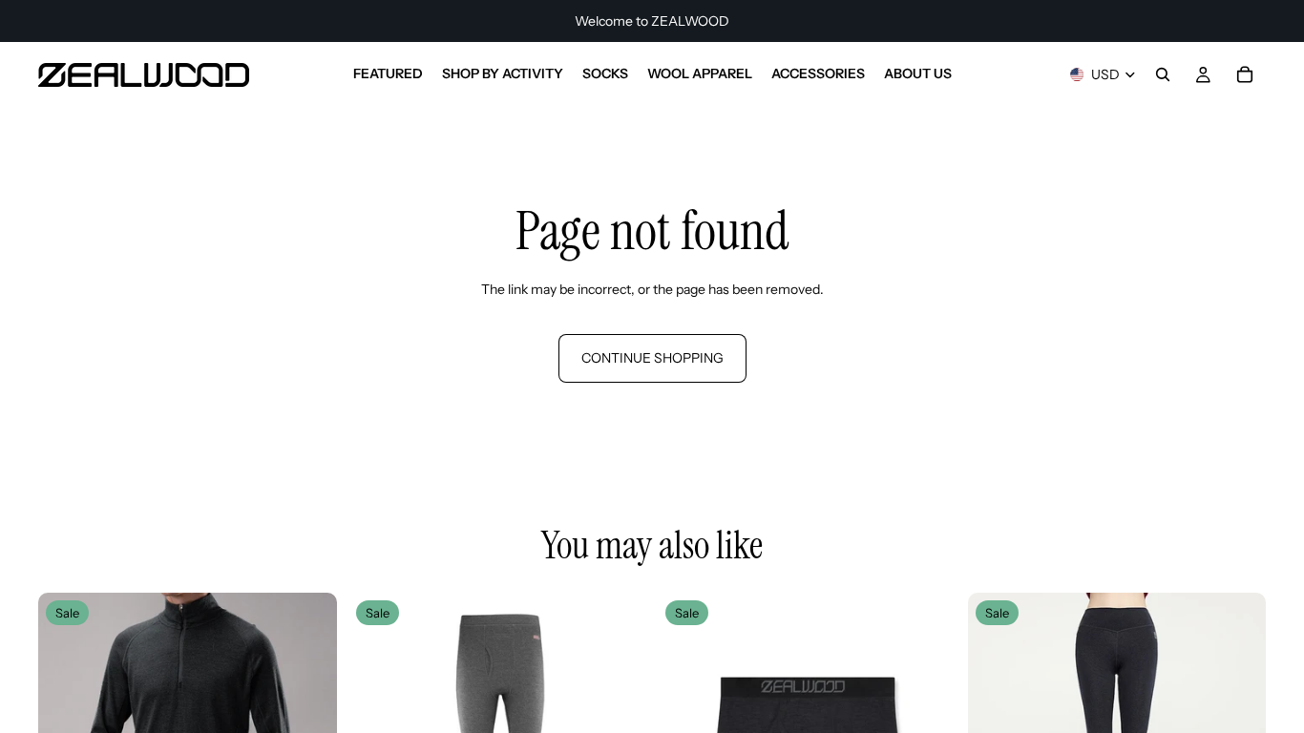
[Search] (1163, 74)
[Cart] (1245, 74)
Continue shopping (652, 357)
